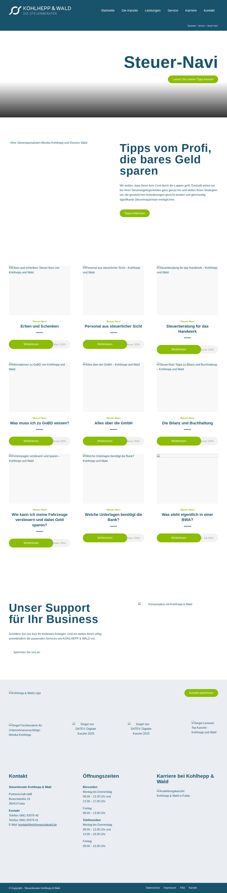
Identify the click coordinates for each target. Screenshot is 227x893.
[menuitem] (108, 10)
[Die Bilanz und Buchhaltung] (187, 387)
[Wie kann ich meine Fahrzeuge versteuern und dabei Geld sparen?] (39, 479)
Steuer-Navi (40, 321)
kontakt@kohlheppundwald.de (37, 824)
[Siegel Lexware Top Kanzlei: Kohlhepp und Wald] (205, 730)
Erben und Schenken (40, 326)
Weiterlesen (31, 344)
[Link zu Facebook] (204, 887)
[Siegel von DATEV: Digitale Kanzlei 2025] (86, 730)
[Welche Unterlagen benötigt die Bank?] (113, 479)
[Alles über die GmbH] (113, 387)
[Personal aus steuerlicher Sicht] (113, 290)
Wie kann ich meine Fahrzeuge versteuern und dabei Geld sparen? (40, 519)
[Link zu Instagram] (215, 887)
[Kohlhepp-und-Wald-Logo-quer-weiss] (40, 10)
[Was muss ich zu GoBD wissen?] (39, 387)
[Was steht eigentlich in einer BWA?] (187, 479)
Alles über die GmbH (113, 423)
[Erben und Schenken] (39, 290)
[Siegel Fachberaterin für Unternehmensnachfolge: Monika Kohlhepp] (26, 730)
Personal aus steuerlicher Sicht (113, 326)
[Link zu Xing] (210, 887)
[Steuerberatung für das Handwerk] (187, 290)
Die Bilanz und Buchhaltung (187, 423)
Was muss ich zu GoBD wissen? (39, 423)
